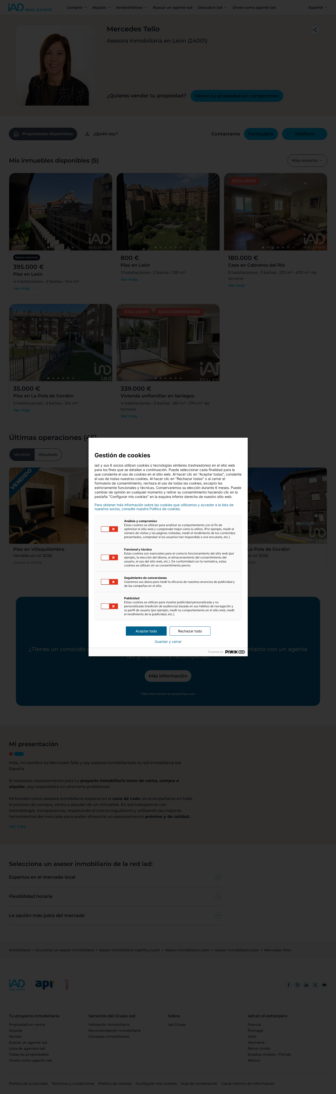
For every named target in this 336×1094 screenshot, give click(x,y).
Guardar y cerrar (168, 642)
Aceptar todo (146, 631)
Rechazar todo (190, 631)
